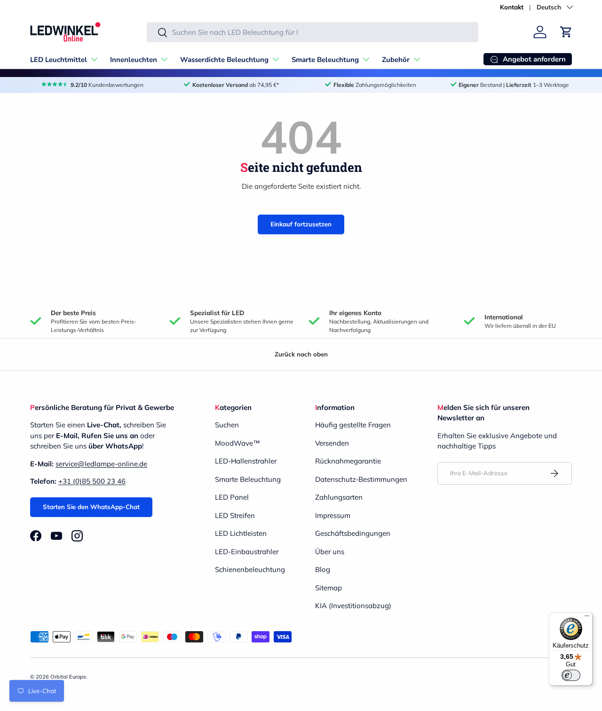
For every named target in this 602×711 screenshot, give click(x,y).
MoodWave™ (237, 443)
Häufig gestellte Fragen (353, 424)
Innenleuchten (133, 59)
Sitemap (328, 587)
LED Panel (232, 497)
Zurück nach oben (301, 354)
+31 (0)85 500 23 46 (92, 481)
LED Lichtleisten (241, 533)
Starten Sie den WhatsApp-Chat (91, 506)
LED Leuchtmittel (58, 59)
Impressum (332, 515)
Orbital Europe (68, 676)
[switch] (571, 675)
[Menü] (587, 618)
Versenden (332, 443)
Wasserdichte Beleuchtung (224, 59)
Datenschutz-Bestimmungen (361, 479)
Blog (322, 569)
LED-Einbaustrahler (246, 551)
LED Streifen (235, 515)
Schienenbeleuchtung (250, 569)
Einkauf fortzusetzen (301, 224)
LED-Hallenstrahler (246, 460)
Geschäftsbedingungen (352, 533)
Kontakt (511, 7)
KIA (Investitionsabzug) (353, 605)
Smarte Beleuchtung (325, 59)
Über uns (329, 551)
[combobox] (312, 32)
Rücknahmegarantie (348, 460)
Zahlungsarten (339, 497)
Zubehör (396, 59)
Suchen (227, 424)
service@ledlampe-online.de (101, 463)
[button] (566, 32)
